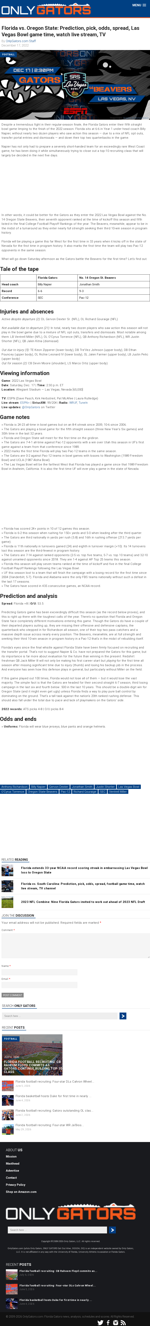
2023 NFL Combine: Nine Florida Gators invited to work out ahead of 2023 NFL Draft (83, 902)
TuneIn (83, 402)
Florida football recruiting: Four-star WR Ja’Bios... (50, 1125)
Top (140, 1316)
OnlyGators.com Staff (21, 41)
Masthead (12, 1163)
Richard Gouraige (85, 791)
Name (6, 965)
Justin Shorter (105, 787)
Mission (11, 1156)
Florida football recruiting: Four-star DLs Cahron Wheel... (55, 1081)
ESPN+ (25, 402)
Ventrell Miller (118, 791)
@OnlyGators (31, 407)
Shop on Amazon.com (21, 1192)
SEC (102, 791)
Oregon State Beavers (42, 791)
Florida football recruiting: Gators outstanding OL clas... (55, 1110)
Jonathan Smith (82, 787)
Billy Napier (38, 787)
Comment (8, 930)
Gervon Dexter (58, 787)
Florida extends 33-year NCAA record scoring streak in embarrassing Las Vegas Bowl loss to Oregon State (84, 870)
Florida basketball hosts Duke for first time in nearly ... (54, 1096)
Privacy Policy (15, 1185)
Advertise (12, 1170)
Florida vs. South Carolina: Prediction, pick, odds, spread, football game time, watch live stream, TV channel (83, 886)
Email (6, 978)
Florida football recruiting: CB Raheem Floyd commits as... (58, 1271)
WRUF (73, 402)
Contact (11, 1177)
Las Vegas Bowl (128, 787)
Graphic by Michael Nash (136, 118)
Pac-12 (65, 791)
